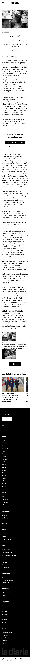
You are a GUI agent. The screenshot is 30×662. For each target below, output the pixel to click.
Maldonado (5, 499)
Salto (3, 505)
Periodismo (5, 534)
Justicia (4, 467)
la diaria (4, 515)
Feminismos (5, 462)
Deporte (4, 454)
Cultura (4, 451)
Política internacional (18, 7)
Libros (4, 470)
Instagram (5, 617)
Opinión (4, 475)
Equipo (4, 595)
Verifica (4, 486)
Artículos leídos (6, 539)
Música (4, 536)
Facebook (5, 619)
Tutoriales (5, 635)
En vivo (4, 558)
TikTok (4, 622)
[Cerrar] (27, 132)
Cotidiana (5, 448)
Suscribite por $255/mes (15, 142)
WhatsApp (5, 614)
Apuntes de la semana (9, 555)
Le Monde (5, 518)
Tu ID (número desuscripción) (7, 581)
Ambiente (5, 440)
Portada (4, 430)
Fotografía (5, 562)
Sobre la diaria (6, 593)
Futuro (4, 465)
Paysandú (5, 502)
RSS (3, 609)
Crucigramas (6, 567)
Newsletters (5, 606)
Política (8, 7)
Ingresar (7, 414)
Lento (3, 521)
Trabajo (4, 483)
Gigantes (4, 523)
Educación (5, 459)
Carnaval (4, 443)
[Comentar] (17, 50)
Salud (3, 481)
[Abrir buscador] (27, 3)
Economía (5, 456)
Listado (4, 578)
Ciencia (4, 446)
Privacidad (5, 641)
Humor (4, 565)
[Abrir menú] (3, 2)
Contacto (4, 643)
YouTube (4, 611)
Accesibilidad (6, 638)
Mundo (4, 473)
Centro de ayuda (7, 632)
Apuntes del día (7, 552)
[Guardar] (12, 50)
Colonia (4, 497)
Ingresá (22, 146)
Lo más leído (6, 550)
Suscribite (7, 419)
